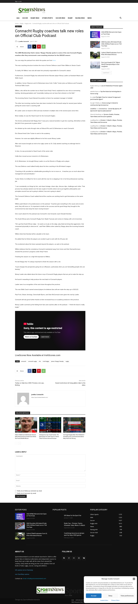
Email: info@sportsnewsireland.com (34, 578)
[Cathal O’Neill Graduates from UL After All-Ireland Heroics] (95, 55)
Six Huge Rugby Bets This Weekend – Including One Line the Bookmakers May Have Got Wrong (74, 436)
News (89, 18)
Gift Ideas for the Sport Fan (72, 515)
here (54, 60)
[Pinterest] (39, 47)
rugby (67, 361)
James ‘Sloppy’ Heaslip (57, 361)
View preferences (127, 596)
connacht (23, 361)
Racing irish (80, 18)
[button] (134, 579)
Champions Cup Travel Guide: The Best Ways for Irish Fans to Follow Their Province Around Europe (49, 436)
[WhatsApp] (44, 47)
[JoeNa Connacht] (16, 41)
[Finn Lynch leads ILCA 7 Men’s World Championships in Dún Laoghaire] (95, 65)
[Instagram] (79, 558)
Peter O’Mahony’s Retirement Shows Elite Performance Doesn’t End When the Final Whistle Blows (25, 436)
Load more (106, 73)
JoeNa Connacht (24, 41)
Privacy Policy (115, 600)
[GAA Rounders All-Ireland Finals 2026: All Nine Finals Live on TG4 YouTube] (95, 44)
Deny (110, 596)
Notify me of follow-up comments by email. (29, 491)
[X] (34, 47)
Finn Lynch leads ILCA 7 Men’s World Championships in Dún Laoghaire (110, 64)
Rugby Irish (35, 18)
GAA (17, 18)
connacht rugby (32, 361)
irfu (40, 361)
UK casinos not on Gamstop (24, 570)
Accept (93, 596)
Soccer (25, 18)
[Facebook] (30, 47)
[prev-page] (16, 443)
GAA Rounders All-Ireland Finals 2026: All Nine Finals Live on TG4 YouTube (111, 44)
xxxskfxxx (93, 109)
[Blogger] (64, 558)
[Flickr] (74, 558)
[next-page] (19, 443)
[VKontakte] (84, 558)
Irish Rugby (46, 361)
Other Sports (47, 18)
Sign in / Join (18, 1)
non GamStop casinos (22, 574)
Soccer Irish (60, 18)
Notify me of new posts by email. (26, 493)
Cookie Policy (104, 600)
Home (17, 23)
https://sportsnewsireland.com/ (39, 397)
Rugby (70, 18)
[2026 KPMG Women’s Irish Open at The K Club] (95, 34)
